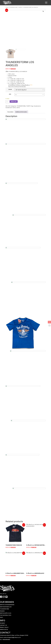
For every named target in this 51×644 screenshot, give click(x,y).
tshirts (18, 107)
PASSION (2, 611)
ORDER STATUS (4, 629)
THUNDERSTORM (13, 7)
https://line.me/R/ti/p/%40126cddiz (17, 86)
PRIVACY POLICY (4, 627)
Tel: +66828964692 (5, 639)
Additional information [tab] (21, 112)
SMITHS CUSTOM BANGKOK (7, 604)
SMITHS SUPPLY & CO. (5, 613)
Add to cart (14, 101)
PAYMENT (2, 623)
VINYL (1, 617)
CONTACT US (3, 625)
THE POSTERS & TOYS (5, 615)
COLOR (10, 89)
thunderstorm (37, 106)
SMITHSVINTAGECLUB (5, 606)
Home (7, 7)
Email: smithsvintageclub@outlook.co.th (10, 637)
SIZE (10, 94)
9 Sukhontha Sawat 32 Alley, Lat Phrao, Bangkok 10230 (14, 635)
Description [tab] (10, 112)
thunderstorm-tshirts (11, 107)
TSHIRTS (20, 7)
